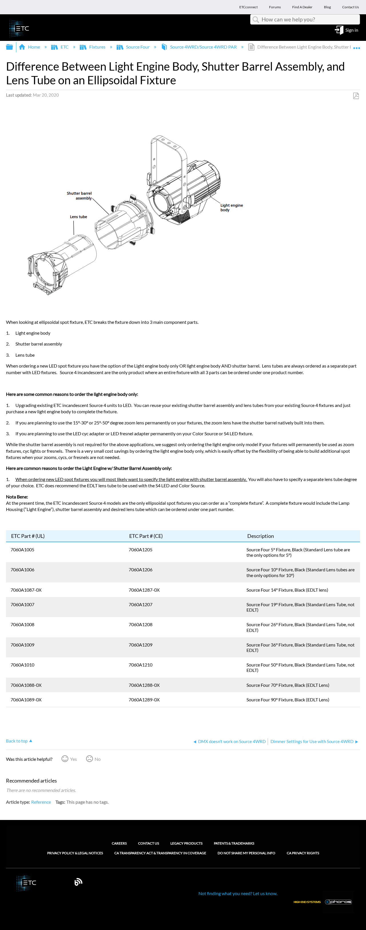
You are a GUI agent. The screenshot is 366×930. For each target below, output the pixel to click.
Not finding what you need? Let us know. (237, 893)
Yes (73, 759)
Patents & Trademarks (234, 843)
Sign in (351, 29)
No (98, 759)
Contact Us (148, 843)
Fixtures (97, 46)
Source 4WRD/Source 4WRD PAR (203, 46)
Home (34, 46)
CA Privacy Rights (303, 853)
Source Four (137, 46)
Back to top (16, 740)
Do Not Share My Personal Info (246, 853)
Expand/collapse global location (356, 45)
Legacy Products (186, 843)
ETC (64, 46)
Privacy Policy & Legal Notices (75, 853)
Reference (41, 802)
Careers (119, 843)
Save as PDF (356, 96)
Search (256, 20)
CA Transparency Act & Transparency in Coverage (160, 853)
